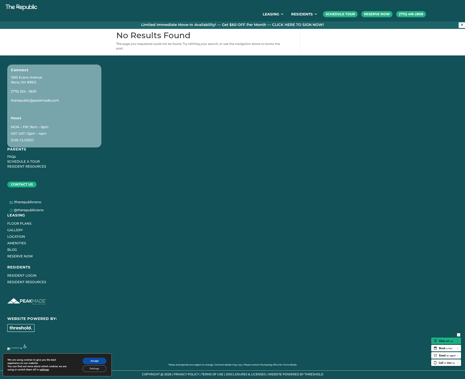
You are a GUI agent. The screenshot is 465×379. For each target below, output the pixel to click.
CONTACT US (22, 185)
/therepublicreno (27, 202)
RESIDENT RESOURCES (26, 167)
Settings (94, 368)
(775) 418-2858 (411, 14)
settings (44, 369)
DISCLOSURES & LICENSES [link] (246, 374)
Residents (302, 14)
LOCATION (16, 237)
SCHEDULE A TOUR (23, 162)
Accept (94, 361)
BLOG (12, 250)
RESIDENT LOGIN (22, 276)
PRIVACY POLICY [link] (186, 374)
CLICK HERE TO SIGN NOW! (298, 25)
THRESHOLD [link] (313, 374)
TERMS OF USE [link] (212, 374)
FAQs (11, 157)
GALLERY (15, 230)
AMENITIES (16, 243)
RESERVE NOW (20, 256)
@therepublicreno (29, 210)
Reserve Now (377, 14)
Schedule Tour (340, 14)
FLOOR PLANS (19, 224)
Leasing (271, 14)
